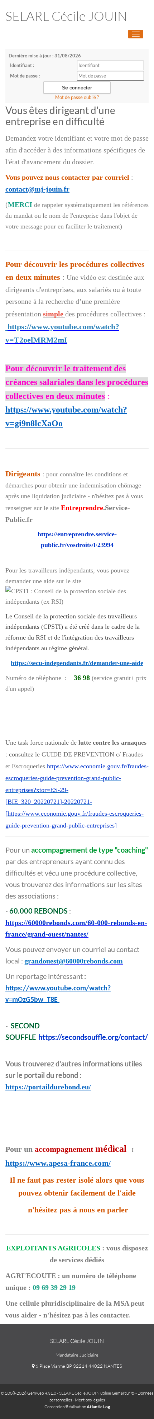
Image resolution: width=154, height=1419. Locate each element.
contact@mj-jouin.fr (37, 189)
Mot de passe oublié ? (77, 97)
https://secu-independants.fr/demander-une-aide (77, 662)
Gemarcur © (123, 1393)
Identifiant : (22, 65)
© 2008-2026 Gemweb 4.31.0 (28, 1393)
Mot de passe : (25, 76)
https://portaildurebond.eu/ (48, 1087)
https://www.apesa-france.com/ (58, 1163)
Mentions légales (90, 1399)
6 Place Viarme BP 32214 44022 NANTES (78, 1366)
